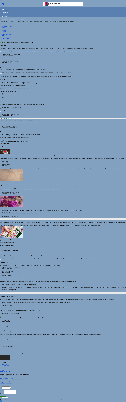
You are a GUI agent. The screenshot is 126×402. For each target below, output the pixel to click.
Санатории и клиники (4, 16)
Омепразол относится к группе (5, 365)
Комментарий (2, 393)
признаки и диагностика (6, 10)
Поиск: (1, 397)
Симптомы (3, 9)
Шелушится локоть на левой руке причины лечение (6, 378)
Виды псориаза (3, 8)
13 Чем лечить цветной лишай (5, 33)
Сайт (0, 388)
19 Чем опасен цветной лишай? (5, 38)
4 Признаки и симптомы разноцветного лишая (7, 26)
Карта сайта (3, 3)
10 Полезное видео (4, 31)
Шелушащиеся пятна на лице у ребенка (5, 371)
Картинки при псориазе (4, 364)
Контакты (3, 4)
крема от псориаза (5, 15)
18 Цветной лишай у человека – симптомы (7, 37)
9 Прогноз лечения (4, 30)
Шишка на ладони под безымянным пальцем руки (6, 383)
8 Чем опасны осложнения (5, 29)
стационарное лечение (5, 12)
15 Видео (3, 35)
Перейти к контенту (2, 0)
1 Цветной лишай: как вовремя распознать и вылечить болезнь (9, 24)
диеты (3, 13)
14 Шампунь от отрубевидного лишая (6, 34)
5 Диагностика (3, 27)
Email (1, 387)
